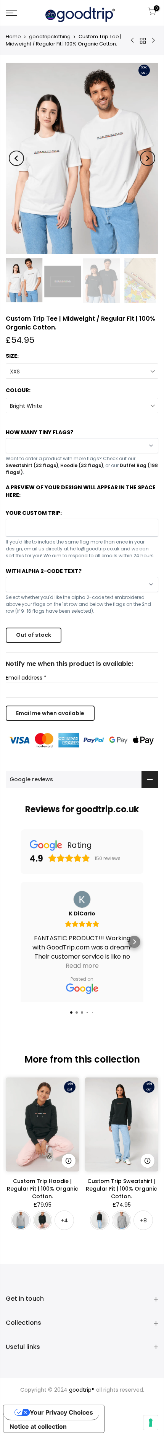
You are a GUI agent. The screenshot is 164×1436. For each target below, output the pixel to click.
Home (13, 36)
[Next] (147, 158)
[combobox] (82, 528)
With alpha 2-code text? (44, 571)
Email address (26, 677)
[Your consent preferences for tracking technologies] (150, 1422)
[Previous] (16, 158)
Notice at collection (38, 1426)
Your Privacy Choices (61, 1412)
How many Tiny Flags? (39, 432)
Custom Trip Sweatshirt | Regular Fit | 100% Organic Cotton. (121, 1188)
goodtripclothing (50, 36)
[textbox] (82, 526)
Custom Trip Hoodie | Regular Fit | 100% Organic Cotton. (42, 1188)
